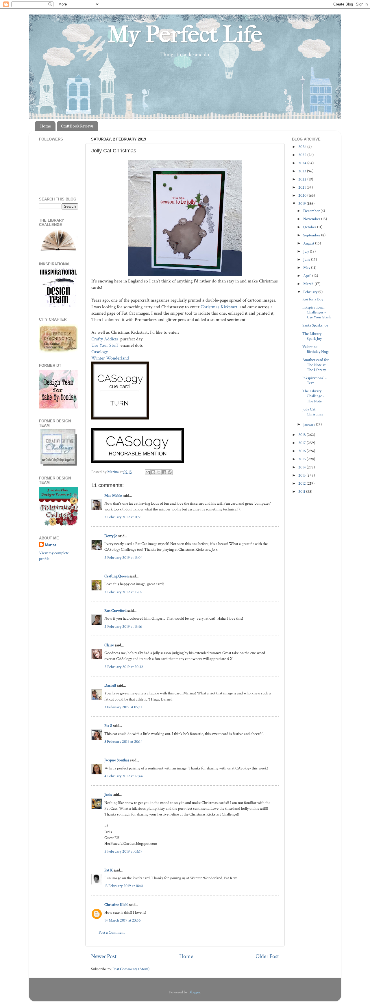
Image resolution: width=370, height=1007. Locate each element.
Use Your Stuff (105, 345)
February (310, 292)
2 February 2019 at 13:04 (123, 557)
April (307, 275)
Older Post (267, 956)
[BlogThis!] (153, 472)
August (309, 243)
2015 (302, 459)
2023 (302, 171)
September (312, 235)
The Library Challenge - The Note (313, 396)
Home (45, 126)
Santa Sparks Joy (315, 325)
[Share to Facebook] (164, 472)
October (310, 227)
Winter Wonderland (110, 358)
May (307, 267)
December (312, 211)
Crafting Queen (116, 576)
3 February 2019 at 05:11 (123, 707)
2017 (302, 443)
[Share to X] (159, 472)
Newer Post (103, 956)
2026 (302, 146)
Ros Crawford (115, 610)
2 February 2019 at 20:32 (123, 666)
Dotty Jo (110, 536)
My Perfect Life (185, 34)
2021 (302, 187)
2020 (302, 195)
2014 (302, 467)
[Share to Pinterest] (170, 472)
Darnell (110, 685)
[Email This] (148, 472)
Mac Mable (113, 495)
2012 (302, 483)
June (307, 259)
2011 (302, 491)
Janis (108, 794)
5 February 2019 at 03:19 (123, 851)
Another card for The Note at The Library (315, 365)
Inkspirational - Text (314, 380)
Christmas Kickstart (220, 307)
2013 (302, 475)
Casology (99, 352)
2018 (302, 434)
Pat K (108, 870)
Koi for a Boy (312, 299)
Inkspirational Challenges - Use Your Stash (316, 312)
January (309, 424)
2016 (302, 451)
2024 (302, 163)
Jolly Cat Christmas (312, 411)
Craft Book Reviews (77, 126)
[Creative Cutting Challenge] (58, 464)
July (306, 251)
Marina (50, 545)
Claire (109, 645)
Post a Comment (112, 932)
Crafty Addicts (105, 339)
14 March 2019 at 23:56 (122, 920)
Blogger (194, 992)
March (308, 284)
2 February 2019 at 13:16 (123, 626)
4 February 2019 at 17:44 (123, 776)
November (312, 219)
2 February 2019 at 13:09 (123, 592)
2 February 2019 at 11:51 (123, 517)
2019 (302, 203)
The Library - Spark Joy (313, 336)
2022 (302, 179)
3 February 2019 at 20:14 (123, 741)
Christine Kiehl (116, 904)
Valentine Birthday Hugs (315, 349)
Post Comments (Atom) (130, 969)
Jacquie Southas (116, 760)
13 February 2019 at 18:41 (123, 886)
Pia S (108, 725)
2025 (302, 155)
